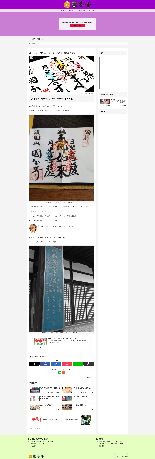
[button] (126, 43)
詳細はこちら (77, 25)
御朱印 (37, 356)
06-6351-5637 (42, 446)
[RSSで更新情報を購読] (63, 372)
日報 (32, 356)
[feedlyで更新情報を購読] (59, 372)
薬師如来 (44, 356)
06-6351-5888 (109, 446)
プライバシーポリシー (121, 454)
